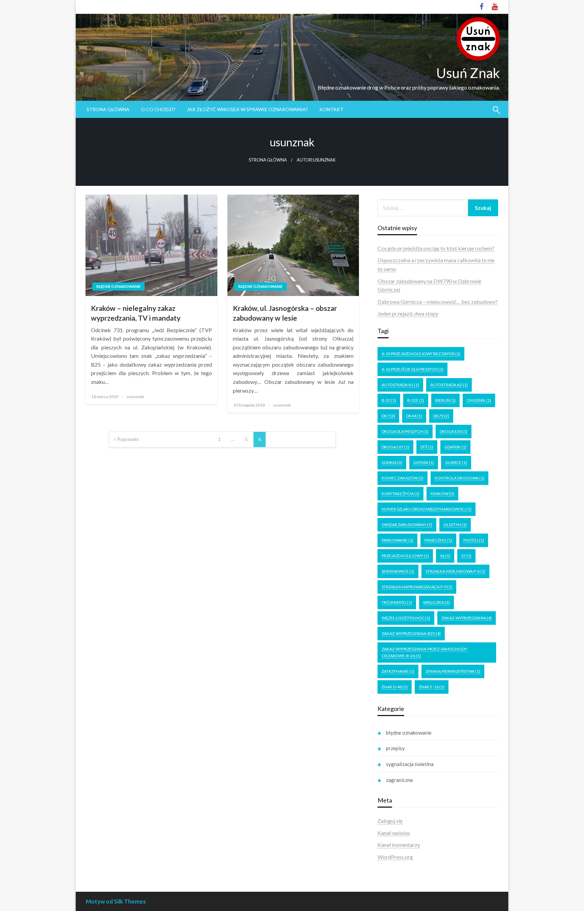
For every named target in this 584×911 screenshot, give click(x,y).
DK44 (414, 415)
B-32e (415, 400)
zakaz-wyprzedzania (466, 617)
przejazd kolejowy (405, 555)
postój (473, 540)
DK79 (441, 415)
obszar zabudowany (407, 524)
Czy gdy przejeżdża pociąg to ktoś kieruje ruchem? (436, 248)
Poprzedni (128, 439)
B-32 (389, 400)
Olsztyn (455, 524)
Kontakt (331, 109)
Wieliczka (436, 602)
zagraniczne (399, 780)
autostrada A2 (449, 384)
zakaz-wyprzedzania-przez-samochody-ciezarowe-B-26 (425, 652)
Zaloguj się (390, 820)
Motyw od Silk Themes (116, 901)
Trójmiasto (397, 602)
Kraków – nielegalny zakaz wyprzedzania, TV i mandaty (135, 313)
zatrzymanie (398, 671)
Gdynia (423, 462)
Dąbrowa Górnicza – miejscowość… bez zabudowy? (438, 301)
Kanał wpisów (394, 833)
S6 (445, 555)
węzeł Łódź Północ (406, 617)
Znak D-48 (395, 686)
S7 (466, 555)
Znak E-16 (431, 686)
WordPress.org (395, 857)
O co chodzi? (158, 109)
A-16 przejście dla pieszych (412, 369)
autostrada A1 (400, 384)
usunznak (135, 396)
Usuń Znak (468, 73)
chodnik (479, 400)
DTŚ (426, 446)
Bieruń (445, 400)
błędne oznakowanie (118, 286)
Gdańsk (455, 446)
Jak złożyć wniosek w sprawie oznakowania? (247, 109)
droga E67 (395, 446)
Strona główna (108, 109)
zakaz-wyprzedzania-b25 (411, 633)
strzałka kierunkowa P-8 (455, 571)
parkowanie (397, 540)
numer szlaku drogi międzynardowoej (426, 509)
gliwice (456, 462)
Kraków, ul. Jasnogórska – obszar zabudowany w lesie (285, 313)
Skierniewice (398, 571)
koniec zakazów (402, 478)
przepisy (395, 748)
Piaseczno (438, 540)
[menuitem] (108, 109)
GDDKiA (392, 462)
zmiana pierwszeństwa (452, 671)
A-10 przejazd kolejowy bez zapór (421, 353)
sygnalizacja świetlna (410, 764)
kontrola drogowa (459, 478)
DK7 (388, 415)
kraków (442, 493)
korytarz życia (400, 493)
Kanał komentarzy (399, 844)
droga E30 (453, 431)
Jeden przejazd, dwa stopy (408, 313)
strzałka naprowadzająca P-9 (417, 586)
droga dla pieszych (405, 431)
